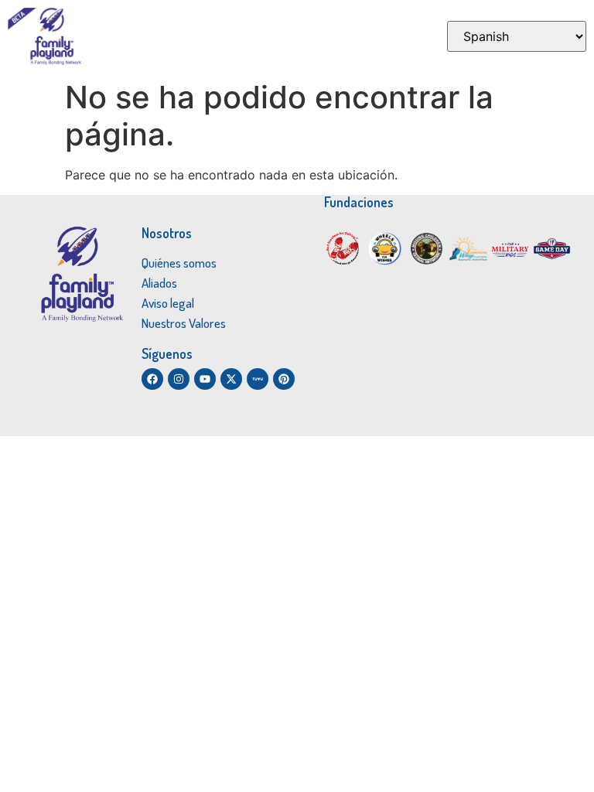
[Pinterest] (284, 379)
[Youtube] (205, 379)
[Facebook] (152, 379)
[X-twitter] (231, 379)
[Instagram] (178, 379)
